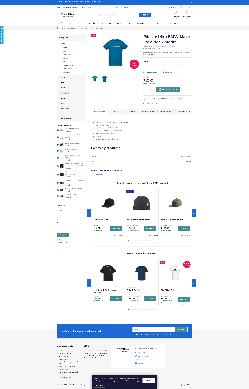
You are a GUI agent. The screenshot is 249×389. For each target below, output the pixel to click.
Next (194, 213)
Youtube (140, 363)
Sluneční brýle (67, 69)
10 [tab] (144, 240)
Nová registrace (61, 240)
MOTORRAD (65, 93)
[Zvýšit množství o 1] (151, 88)
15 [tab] (153, 240)
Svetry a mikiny (68, 51)
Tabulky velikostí (86, 7)
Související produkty (149, 111)
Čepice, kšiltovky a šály (70, 65)
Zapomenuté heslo (62, 242)
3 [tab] (132, 240)
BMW (63, 98)
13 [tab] (149, 240)
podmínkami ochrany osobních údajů (162, 334)
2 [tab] (130, 240)
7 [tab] (139, 240)
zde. (138, 381)
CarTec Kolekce (66, 118)
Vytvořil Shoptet (187, 385)
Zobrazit (116, 298)
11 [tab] (146, 240)
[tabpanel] (108, 213)
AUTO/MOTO (65, 108)
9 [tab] (142, 240)
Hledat (145, 15)
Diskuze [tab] (132, 111)
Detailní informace (148, 55)
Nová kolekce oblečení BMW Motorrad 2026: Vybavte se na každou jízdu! (95, 354)
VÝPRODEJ (64, 113)
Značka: (150, 103)
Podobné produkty (166, 111)
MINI (62, 103)
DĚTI (62, 83)
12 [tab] (147, 240)
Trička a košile (68, 55)
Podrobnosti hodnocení (168, 46)
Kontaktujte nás (63, 359)
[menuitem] (62, 23)
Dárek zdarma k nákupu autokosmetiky (95, 351)
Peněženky (66, 72)
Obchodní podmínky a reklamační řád (69, 363)
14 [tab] (151, 240)
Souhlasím (148, 380)
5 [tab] (135, 240)
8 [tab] (140, 240)
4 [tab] (133, 240)
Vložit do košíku (169, 90)
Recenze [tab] (116, 111)
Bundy (65, 48)
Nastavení (99, 386)
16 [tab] (154, 240)
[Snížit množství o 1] (151, 91)
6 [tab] (137, 240)
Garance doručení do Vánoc (92, 358)
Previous (89, 213)
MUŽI (63, 44)
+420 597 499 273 (143, 356)
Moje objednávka (64, 369)
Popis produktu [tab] (99, 111)
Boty (64, 62)
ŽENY (63, 78)
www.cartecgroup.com (66, 378)
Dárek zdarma (84, 1)
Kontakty (61, 375)
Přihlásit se (62, 235)
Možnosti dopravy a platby (67, 366)
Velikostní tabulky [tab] (184, 111)
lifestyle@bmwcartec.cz (145, 353)
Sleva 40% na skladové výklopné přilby (68, 1)
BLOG (58, 7)
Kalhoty (65, 58)
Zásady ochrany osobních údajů (68, 372)
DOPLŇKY (64, 88)
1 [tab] (128, 240)
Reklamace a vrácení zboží (70, 7)
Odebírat (181, 329)
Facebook (141, 360)
